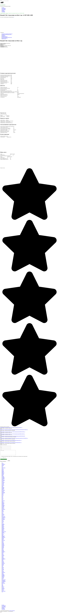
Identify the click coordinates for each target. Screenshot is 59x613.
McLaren (3, 530)
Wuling (3, 576)
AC (2, 462)
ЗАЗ (2, 584)
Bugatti (3, 474)
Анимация (3, 11)
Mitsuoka (3, 536)
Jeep (2, 513)
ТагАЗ (3, 590)
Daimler (3, 488)
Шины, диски (4, 38)
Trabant (3, 569)
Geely (2, 498)
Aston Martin (3, 467)
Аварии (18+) (4, 9)
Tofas (2, 568)
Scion (2, 556)
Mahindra (3, 524)
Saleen (3, 554)
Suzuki (3, 564)
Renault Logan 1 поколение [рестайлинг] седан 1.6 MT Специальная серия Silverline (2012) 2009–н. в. (14, 429)
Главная (3, 7)
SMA (2, 560)
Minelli (3, 534)
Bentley (3, 471)
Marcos (3, 525)
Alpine (3, 465)
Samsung (3, 555)
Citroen (3, 483)
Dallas (3, 489)
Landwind (3, 519)
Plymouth (3, 545)
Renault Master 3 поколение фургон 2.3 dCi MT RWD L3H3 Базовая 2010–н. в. (11, 442)
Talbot (3, 565)
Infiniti (3, 507)
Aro (2, 466)
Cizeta (3, 484)
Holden (3, 503)
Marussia (3, 526)
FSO (2, 497)
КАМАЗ (3, 586)
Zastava (3, 578)
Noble (2, 539)
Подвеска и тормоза (4, 36)
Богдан (3, 582)
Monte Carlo (3, 537)
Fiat (2, 495)
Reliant (3, 550)
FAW (2, 494)
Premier (3, 547)
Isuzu (2, 510)
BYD (2, 475)
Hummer (3, 505)
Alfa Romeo (3, 464)
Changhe (3, 480)
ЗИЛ (2, 585)
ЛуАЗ (2, 587)
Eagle (2, 493)
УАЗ (2, 591)
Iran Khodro (3, 509)
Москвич (3, 588)
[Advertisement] (24, 25)
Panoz (2, 542)
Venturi (3, 571)
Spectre (3, 562)
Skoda (3, 559)
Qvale (2, 549)
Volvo (2, 573)
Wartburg (3, 574)
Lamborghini (3, 517)
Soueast (3, 561)
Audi (2, 468)
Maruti (3, 527)
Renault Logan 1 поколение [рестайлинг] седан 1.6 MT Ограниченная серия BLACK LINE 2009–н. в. (14, 438)
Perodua (3, 543)
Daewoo (3, 487)
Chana (3, 479)
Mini (2, 535)
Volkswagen (3, 572)
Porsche (3, 546)
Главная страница (2, 13)
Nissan (3, 538)
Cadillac (3, 476)
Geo (2, 499)
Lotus (2, 522)
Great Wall (3, 500)
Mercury (3, 532)
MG (2, 533)
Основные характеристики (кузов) (6, 34)
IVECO (3, 511)
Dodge (3, 491)
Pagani (3, 541)
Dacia (2, 485)
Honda (3, 504)
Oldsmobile (3, 540)
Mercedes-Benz (4, 531)
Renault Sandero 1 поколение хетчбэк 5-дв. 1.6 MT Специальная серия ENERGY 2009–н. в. (12, 431)
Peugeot (3, 544)
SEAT (2, 557)
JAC (2, 512)
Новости (3, 10)
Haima (3, 502)
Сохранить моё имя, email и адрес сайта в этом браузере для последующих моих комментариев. (14, 456)
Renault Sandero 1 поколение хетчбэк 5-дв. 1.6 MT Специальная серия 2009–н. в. (11, 427)
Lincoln (3, 521)
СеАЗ (2, 589)
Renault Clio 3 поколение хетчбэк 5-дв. (7, 33)
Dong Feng (3, 492)
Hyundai (3, 506)
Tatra (2, 566)
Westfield (3, 575)
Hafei (2, 501)
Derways (3, 490)
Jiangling (3, 514)
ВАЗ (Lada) (3, 583)
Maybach (3, 528)
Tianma (3, 567)
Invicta (3, 508)
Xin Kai (3, 577)
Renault (7, 13)
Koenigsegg (3, 516)
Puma (2, 548)
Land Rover (3, 518)
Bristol (3, 473)
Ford (2, 496)
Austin (3, 469)
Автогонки (3, 580)
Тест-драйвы (3, 606)
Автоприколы (4, 8)
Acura (2, 463)
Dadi (2, 486)
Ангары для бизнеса (12, 610)
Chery (2, 481)
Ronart (3, 552)
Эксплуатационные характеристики (7, 37)
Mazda (3, 529)
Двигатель (3, 35)
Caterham (3, 478)
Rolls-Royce (3, 551)
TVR (2, 570)
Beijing (3, 470)
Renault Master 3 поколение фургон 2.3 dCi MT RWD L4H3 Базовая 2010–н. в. (11, 440)
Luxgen (3, 523)
